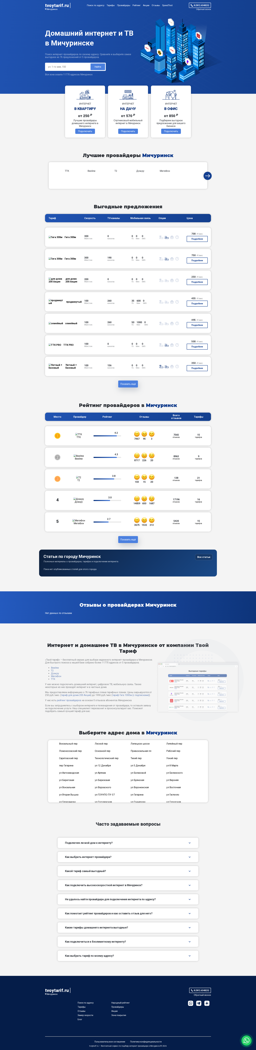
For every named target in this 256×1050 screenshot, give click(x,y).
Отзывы (156, 5)
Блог (80, 1019)
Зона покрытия (118, 1015)
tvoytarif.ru (57, 5)
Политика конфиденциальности (146, 1041)
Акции (146, 5)
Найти (98, 66)
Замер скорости (85, 1015)
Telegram (198, 1003)
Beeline (55, 667)
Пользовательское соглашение (110, 1041)
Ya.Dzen (206, 1003)
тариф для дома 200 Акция (76, 695)
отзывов (176, 435)
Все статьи (203, 557)
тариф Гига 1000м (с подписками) (130, 695)
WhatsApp (190, 1003)
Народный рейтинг (120, 1003)
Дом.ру (55, 673)
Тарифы (111, 5)
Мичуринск (52, 9)
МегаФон (56, 676)
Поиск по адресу (95, 5)
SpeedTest (167, 5)
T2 (52, 670)
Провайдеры (123, 5)
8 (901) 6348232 (201, 5)
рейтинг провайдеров (69, 700)
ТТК (53, 679)
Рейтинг (137, 5)
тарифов (198, 435)
